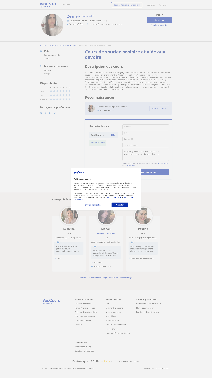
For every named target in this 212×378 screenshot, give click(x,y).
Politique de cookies (114, 197)
